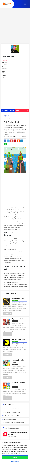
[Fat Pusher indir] (15, 49)
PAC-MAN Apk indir (18, 339)
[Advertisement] (15, 26)
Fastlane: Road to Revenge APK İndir (13, 415)
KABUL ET (15, 457)
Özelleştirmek (15, 461)
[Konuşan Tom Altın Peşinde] (6, 363)
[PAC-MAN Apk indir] (6, 342)
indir (15, 136)
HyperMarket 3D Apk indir (10, 419)
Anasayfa (6, 115)
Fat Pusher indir (12, 122)
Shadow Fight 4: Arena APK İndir (12, 412)
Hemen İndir (7, 313)
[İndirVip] (7, 4)
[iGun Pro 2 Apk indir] (6, 301)
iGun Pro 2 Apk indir (18, 298)
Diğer (17, 110)
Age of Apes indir (17, 319)
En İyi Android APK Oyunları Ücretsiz (13, 117)
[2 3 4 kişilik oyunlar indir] (6, 385)
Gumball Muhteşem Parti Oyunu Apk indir (14, 422)
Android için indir (9, 110)
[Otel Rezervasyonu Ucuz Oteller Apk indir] (5, 434)
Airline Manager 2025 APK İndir (11, 409)
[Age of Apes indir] (6, 322)
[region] (15, 452)
